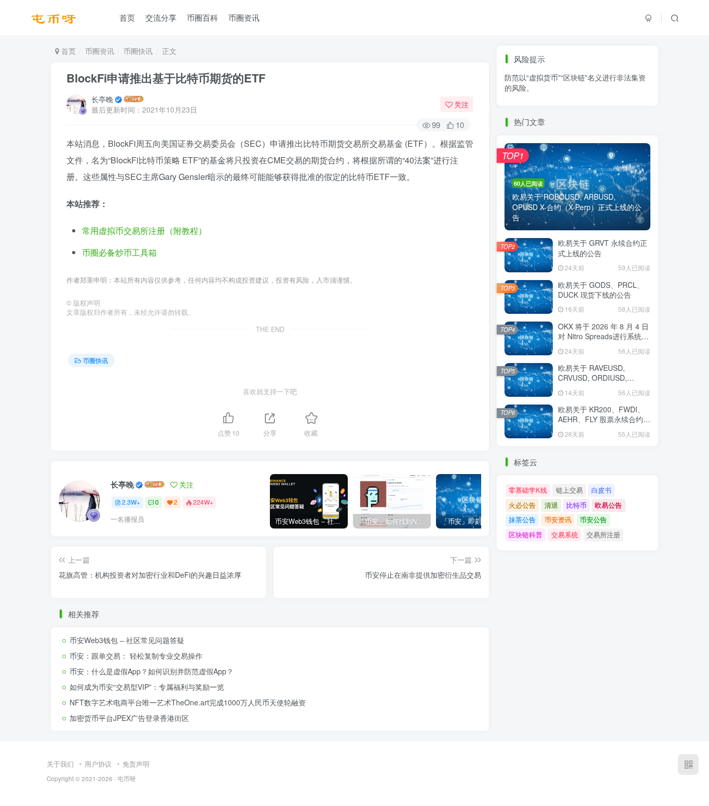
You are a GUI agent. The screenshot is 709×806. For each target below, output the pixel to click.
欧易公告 (608, 505)
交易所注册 (603, 534)
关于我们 (60, 764)
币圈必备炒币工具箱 (119, 252)
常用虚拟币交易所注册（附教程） (144, 231)
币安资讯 (557, 109)
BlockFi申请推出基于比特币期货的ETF (165, 78)
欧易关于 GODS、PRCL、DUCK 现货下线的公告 (601, 290)
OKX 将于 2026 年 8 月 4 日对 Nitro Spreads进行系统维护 (603, 336)
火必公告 (522, 505)
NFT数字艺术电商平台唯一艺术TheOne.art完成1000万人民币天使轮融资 (188, 702)
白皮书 (601, 490)
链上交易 (569, 490)
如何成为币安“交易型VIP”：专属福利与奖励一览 (147, 687)
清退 (551, 505)
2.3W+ (131, 501)
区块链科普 (525, 534)
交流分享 (160, 17)
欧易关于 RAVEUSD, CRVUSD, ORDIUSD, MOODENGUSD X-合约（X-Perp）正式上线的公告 (603, 383)
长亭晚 (102, 99)
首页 (127, 17)
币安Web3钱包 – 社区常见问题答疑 (127, 640)
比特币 (576, 505)
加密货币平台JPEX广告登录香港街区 (129, 718)
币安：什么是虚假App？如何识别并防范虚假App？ (152, 671)
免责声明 (135, 764)
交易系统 (564, 534)
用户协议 (98, 764)
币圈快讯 (138, 51)
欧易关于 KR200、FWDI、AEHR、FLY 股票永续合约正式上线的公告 (604, 419)
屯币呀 (126, 778)
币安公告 (593, 109)
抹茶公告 (522, 109)
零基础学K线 (528, 490)
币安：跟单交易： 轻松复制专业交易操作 (136, 655)
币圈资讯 (244, 17)
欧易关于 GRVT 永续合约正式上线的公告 (602, 248)
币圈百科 (202, 17)
